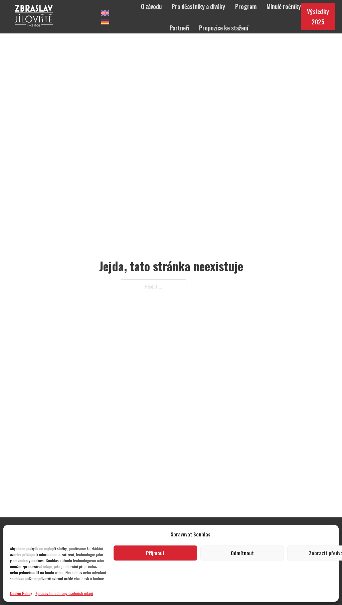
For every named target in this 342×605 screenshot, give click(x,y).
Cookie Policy (21, 593)
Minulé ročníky (284, 6)
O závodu (151, 6)
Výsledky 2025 (318, 16)
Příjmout (155, 553)
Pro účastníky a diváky (198, 6)
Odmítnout (242, 553)
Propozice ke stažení (223, 27)
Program (245, 6)
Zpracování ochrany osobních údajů (64, 593)
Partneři (179, 27)
